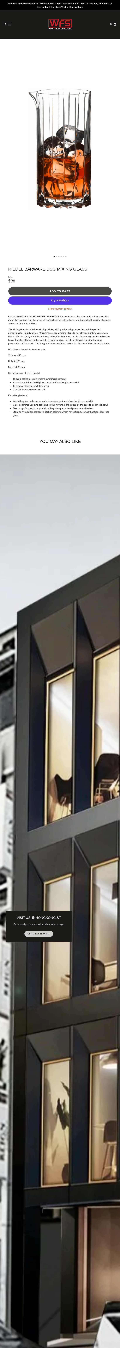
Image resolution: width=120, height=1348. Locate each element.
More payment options (60, 308)
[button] (54, 256)
